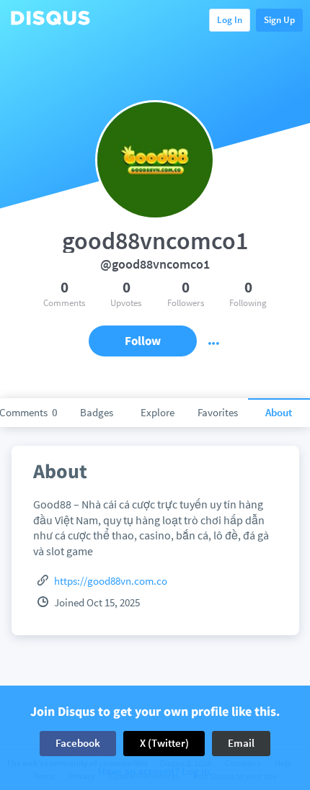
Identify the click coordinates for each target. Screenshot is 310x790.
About (278, 412)
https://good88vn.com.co (110, 581)
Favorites (218, 412)
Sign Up (279, 20)
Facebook (78, 743)
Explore (157, 412)
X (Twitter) (164, 743)
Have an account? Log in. (155, 772)
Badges (96, 412)
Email (241, 743)
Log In (229, 20)
